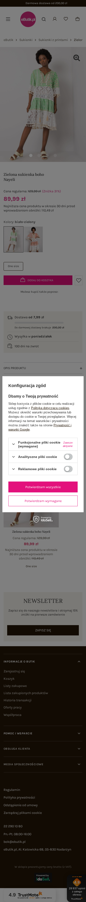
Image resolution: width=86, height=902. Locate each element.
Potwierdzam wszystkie (43, 487)
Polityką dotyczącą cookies (50, 408)
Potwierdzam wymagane (43, 501)
